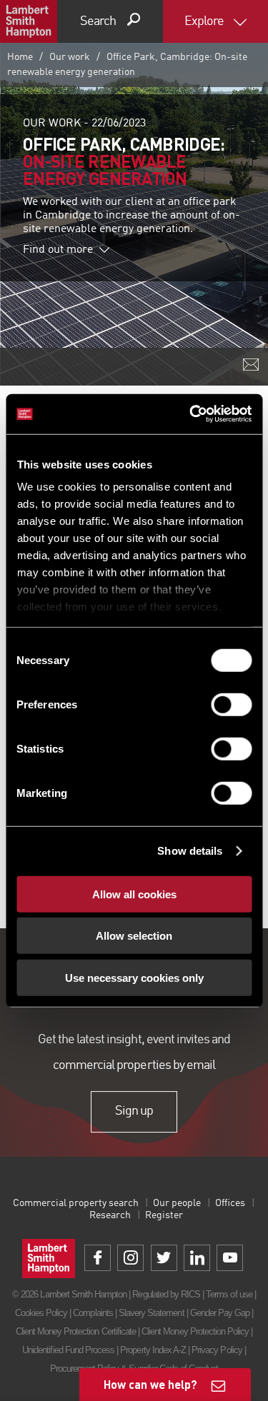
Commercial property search (76, 1203)
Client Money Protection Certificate (76, 1331)
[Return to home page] (28, 21)
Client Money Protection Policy (195, 1331)
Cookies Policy (41, 1312)
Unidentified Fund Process (68, 1350)
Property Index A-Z (153, 1350)
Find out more (58, 250)
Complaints (92, 1312)
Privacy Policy (217, 1350)
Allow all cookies (134, 894)
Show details (189, 851)
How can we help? (150, 1384)
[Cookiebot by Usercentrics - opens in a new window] (191, 414)
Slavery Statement (151, 1312)
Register (164, 1215)
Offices (230, 1203)
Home (20, 57)
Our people (177, 1203)
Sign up (134, 1111)
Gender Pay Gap (220, 1312)
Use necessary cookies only (134, 977)
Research (110, 1215)
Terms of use (229, 1294)
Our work (69, 57)
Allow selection (134, 936)
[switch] (231, 704)
